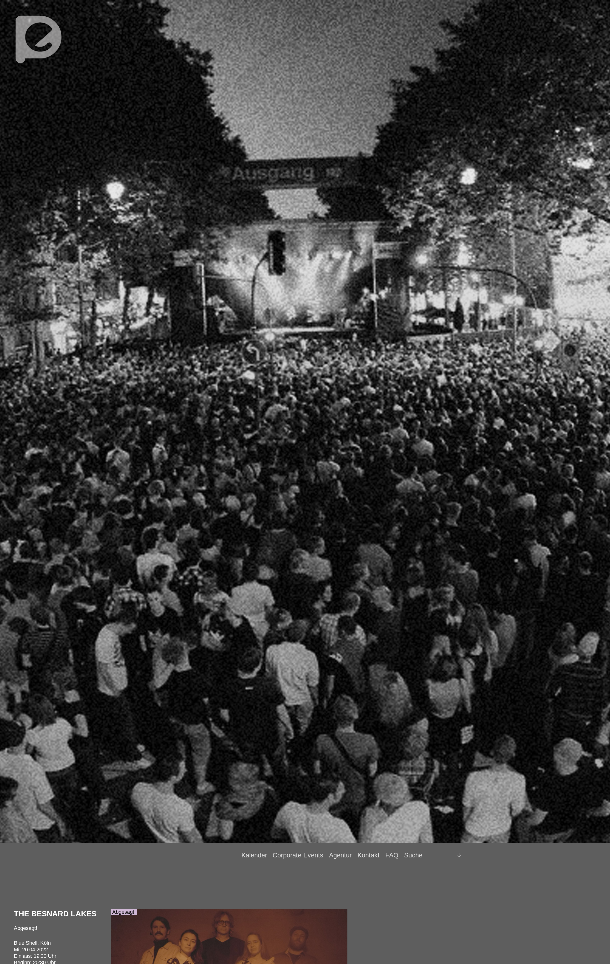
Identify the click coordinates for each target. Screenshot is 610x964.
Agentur (340, 855)
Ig (447, 855)
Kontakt (368, 855)
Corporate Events (298, 855)
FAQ (391, 855)
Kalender (254, 855)
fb (439, 855)
